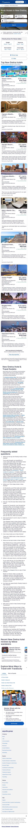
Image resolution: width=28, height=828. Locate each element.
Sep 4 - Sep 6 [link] (7, 49)
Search (14, 25)
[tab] (4, 673)
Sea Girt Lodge (19, 421)
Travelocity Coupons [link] (6, 772)
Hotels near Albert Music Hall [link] (8, 682)
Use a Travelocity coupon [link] (7, 809)
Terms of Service (15, 826)
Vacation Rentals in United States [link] (9, 760)
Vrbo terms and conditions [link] (7, 789)
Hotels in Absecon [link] (5, 680)
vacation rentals (17, 33)
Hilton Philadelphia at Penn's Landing (11, 437)
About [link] (3, 736)
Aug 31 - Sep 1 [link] (20, 44)
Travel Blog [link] (4, 776)
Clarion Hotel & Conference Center (14, 415)
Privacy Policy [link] (5, 782)
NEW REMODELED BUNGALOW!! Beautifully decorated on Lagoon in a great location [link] (14, 479)
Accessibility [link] (4, 791)
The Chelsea (20, 382)
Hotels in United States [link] (6, 758)
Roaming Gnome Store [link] (6, 750)
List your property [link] (5, 741)
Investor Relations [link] (5, 747)
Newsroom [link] (4, 745)
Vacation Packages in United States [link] (9, 763)
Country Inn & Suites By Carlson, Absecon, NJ (13, 444)
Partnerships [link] (4, 743)
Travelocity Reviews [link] (6, 769)
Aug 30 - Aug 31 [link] (8, 44)
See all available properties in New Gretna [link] (10, 64)
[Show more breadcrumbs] (2, 5)
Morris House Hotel (19, 436)
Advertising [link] (4, 752)
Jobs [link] (3, 738)
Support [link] (3, 800)
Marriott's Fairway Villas (10, 377)
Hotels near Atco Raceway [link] (7, 688)
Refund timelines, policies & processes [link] (10, 806)
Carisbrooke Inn (6, 393)
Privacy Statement (6, 826)
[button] (14, 667)
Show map (15, 55)
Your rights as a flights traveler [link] (8, 811)
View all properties (14, 354)
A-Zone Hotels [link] (4, 677)
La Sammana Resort (19, 388)
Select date (7, 17)
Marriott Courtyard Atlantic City (10, 392)
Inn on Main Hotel (10, 421)
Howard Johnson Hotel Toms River (11, 415)
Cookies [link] (4, 785)
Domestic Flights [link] (5, 765)
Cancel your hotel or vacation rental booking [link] (11, 802)
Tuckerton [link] (7, 5)
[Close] (26, 816)
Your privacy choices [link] (6, 794)
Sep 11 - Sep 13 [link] (20, 49)
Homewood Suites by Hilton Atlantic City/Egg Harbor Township (14, 442)
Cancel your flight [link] (5, 804)
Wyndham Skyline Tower (17, 389)
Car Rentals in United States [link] (8, 767)
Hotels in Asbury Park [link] (6, 685)
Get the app (14, 723)
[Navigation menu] (25, 2)
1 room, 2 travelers (9, 21)
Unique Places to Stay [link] (6, 774)
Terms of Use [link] (5, 787)
